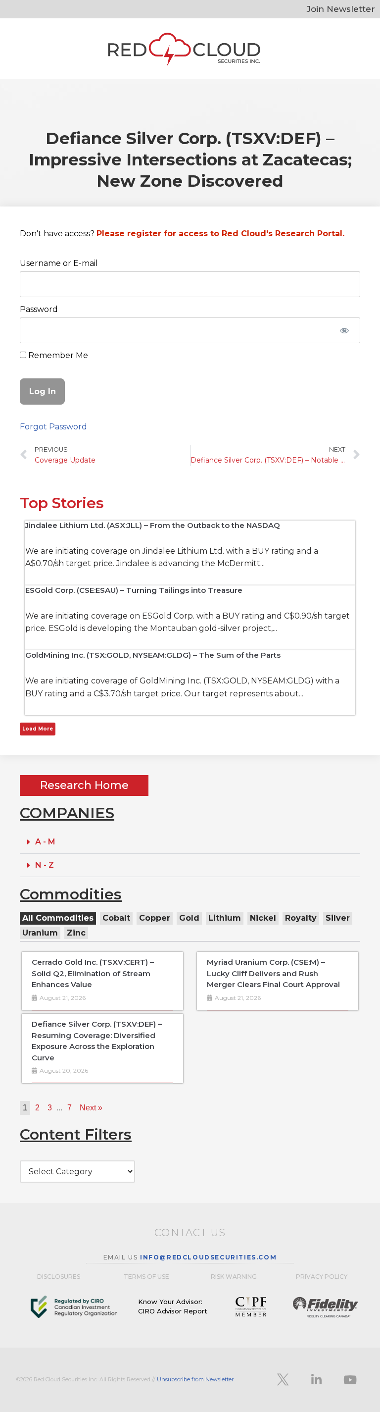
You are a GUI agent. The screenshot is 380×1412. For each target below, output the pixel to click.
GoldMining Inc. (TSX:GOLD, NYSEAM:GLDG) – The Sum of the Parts (153, 655)
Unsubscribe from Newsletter (195, 1379)
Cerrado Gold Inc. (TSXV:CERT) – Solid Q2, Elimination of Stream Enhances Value (93, 973)
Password (39, 309)
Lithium (224, 918)
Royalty (301, 918)
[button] (190, 842)
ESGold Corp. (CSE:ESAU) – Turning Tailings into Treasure (133, 590)
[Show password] (344, 330)
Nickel (263, 918)
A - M (45, 841)
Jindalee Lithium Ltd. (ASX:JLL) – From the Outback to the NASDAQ (152, 525)
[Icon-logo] (282, 1380)
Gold (189, 918)
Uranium (40, 933)
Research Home (84, 785)
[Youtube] (350, 1380)
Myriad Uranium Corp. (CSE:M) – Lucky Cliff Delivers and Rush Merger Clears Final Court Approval (273, 973)
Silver (338, 918)
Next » (91, 1107)
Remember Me (57, 355)
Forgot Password (53, 426)
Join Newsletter (341, 9)
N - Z (44, 865)
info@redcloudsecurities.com (208, 1257)
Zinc (76, 933)
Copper (154, 918)
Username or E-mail (59, 263)
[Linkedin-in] (316, 1380)
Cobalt (116, 918)
